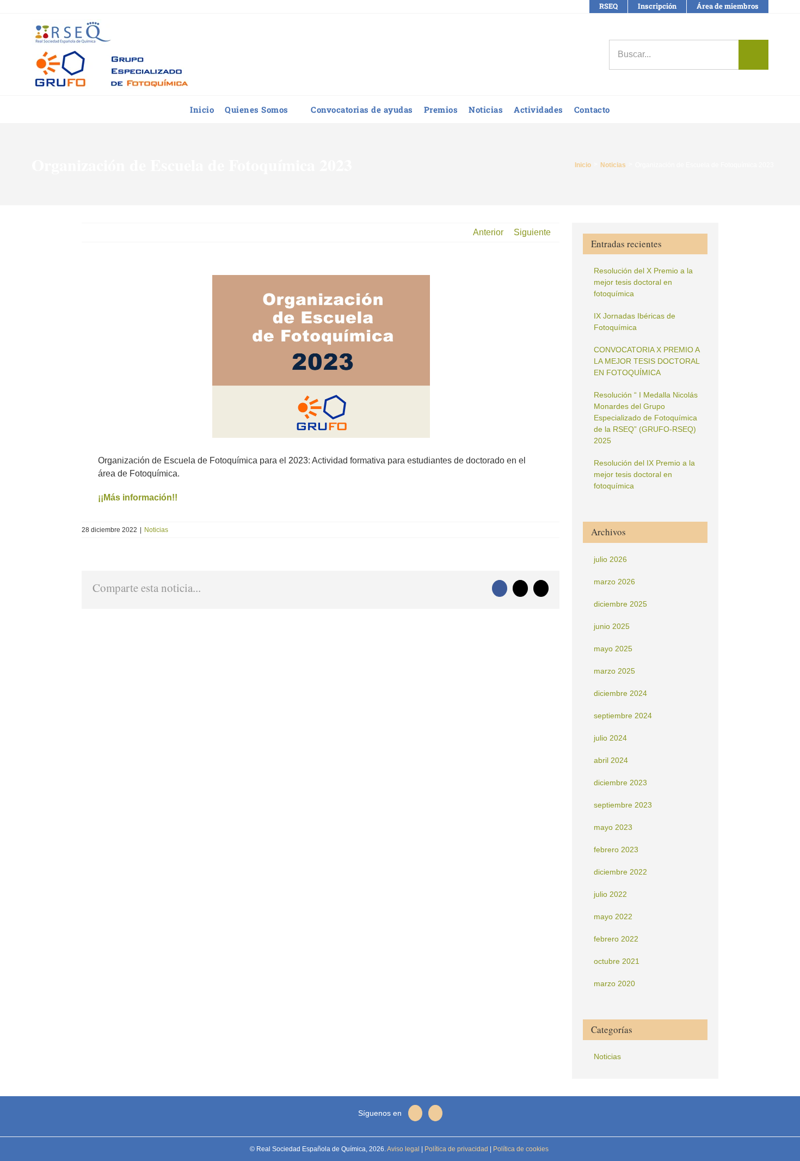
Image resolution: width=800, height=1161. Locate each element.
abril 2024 (611, 760)
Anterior (488, 232)
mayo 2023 (613, 827)
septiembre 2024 (623, 715)
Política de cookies (520, 1149)
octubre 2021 (616, 961)
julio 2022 (610, 894)
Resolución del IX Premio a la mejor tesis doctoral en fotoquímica (644, 474)
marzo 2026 (614, 581)
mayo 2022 (613, 916)
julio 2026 (610, 559)
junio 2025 (612, 626)
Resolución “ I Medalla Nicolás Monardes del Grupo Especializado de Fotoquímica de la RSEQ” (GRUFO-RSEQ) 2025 (646, 417)
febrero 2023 (616, 849)
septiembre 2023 (623, 805)
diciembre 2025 (620, 604)
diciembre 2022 (620, 871)
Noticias (156, 530)
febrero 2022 (616, 938)
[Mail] (415, 1113)
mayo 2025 (613, 648)
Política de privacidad (455, 1149)
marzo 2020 (614, 983)
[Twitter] (435, 1113)
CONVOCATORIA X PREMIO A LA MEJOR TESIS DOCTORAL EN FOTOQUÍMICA (646, 361)
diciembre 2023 (620, 782)
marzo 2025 (614, 671)
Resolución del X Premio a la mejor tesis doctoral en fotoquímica (643, 282)
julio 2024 (610, 738)
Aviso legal (403, 1149)
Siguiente (532, 232)
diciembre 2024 (620, 693)
